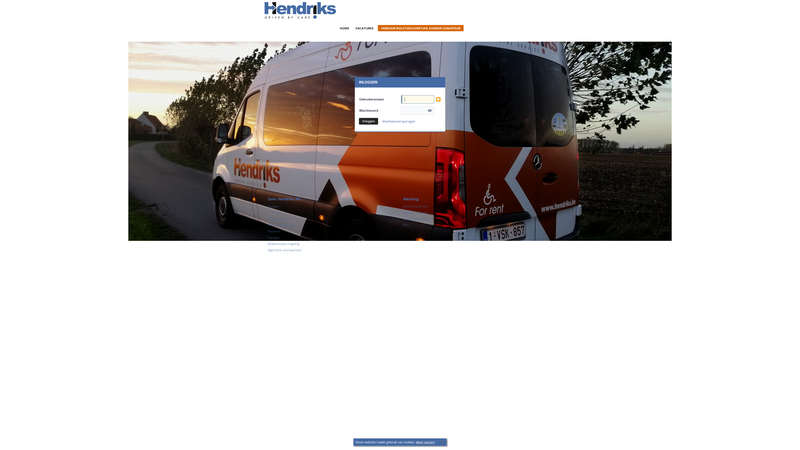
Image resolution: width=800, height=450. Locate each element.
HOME (344, 28)
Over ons (274, 212)
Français (273, 237)
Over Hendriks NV (284, 198)
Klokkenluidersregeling (283, 244)
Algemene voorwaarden (285, 250)
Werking (411, 198)
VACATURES (364, 28)
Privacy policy (277, 219)
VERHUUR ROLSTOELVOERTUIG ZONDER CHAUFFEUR (420, 28)
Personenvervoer (415, 206)
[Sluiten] (441, 442)
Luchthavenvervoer (417, 219)
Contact (273, 206)
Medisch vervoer (415, 212)
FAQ (406, 225)
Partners (274, 231)
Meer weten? (425, 442)
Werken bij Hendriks (282, 225)
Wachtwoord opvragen (398, 121)
